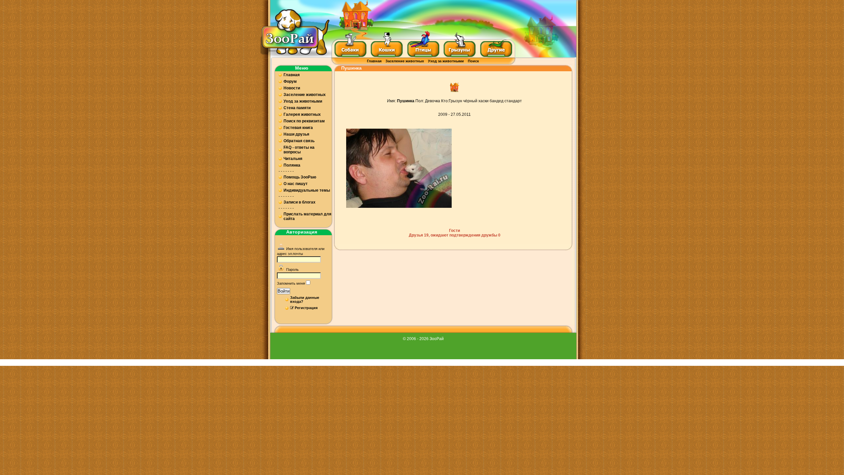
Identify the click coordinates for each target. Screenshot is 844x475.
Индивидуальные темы (307, 190)
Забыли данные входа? (304, 299)
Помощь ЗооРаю (300, 177)
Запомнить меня (291, 283)
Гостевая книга (298, 127)
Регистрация (306, 308)
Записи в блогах (300, 202)
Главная (374, 61)
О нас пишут (296, 183)
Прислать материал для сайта (307, 216)
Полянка (292, 165)
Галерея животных (302, 114)
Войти (283, 291)
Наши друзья (296, 134)
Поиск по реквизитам (304, 121)
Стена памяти (297, 108)
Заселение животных (404, 61)
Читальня (293, 158)
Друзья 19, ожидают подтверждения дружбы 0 (454, 235)
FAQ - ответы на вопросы (299, 149)
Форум (290, 81)
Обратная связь (299, 141)
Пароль (292, 269)
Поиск (473, 61)
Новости (292, 88)
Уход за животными (446, 61)
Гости (454, 230)
